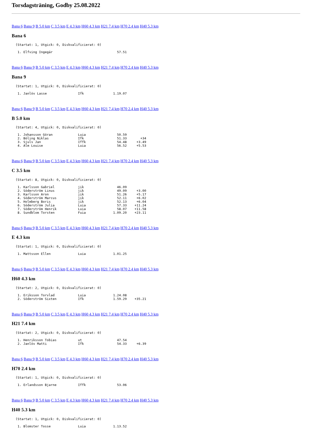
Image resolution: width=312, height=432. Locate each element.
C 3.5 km (58, 26)
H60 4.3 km (90, 26)
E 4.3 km (73, 26)
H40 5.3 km (149, 26)
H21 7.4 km (110, 26)
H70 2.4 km (129, 26)
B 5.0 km (43, 26)
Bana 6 (17, 26)
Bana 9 (29, 26)
